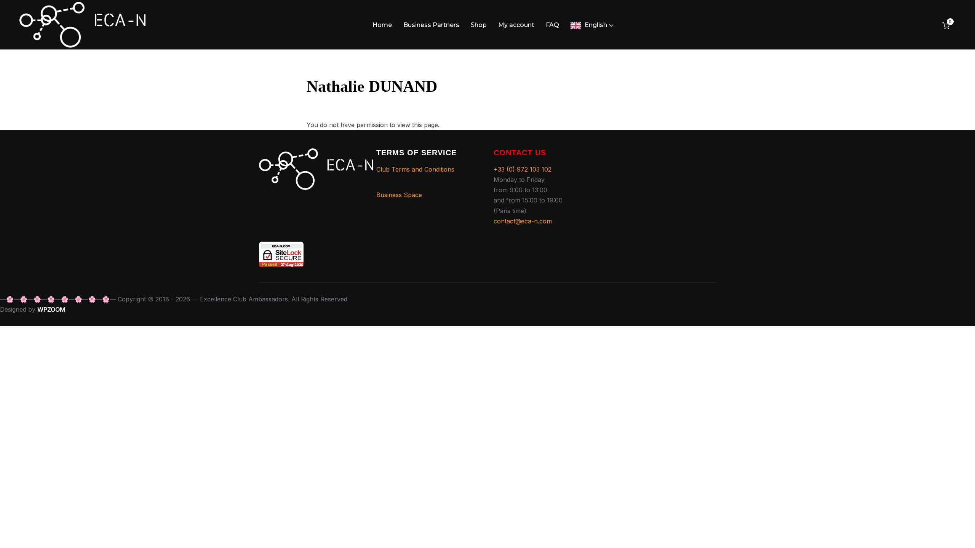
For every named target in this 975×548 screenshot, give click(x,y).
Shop (479, 25)
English (596, 25)
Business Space (399, 195)
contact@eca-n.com (523, 221)
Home (382, 25)
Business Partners (431, 25)
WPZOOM (51, 309)
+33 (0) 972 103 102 (522, 169)
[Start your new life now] (316, 153)
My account (516, 25)
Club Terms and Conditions (415, 169)
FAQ (552, 25)
